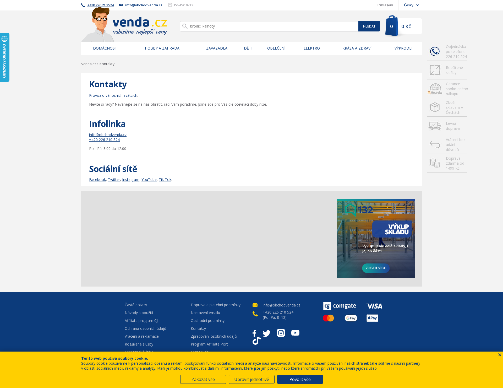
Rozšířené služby (454, 70)
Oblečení (276, 48)
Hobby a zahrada (162, 48)
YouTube (149, 179)
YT (295, 333)
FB (254, 333)
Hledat (369, 26)
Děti (248, 48)
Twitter (114, 179)
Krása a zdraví (356, 48)
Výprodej (403, 48)
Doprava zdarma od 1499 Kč (455, 163)
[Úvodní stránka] (124, 24)
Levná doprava (453, 126)
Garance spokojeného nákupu (456, 88)
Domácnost (105, 48)
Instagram (130, 179)
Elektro (312, 48)
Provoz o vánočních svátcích (113, 95)
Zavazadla (216, 48)
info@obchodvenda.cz (143, 5)
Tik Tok (165, 179)
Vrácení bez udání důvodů (455, 144)
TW (267, 333)
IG (281, 333)
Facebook (97, 179)
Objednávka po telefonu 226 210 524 (456, 51)
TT (257, 341)
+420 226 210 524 (100, 5)
